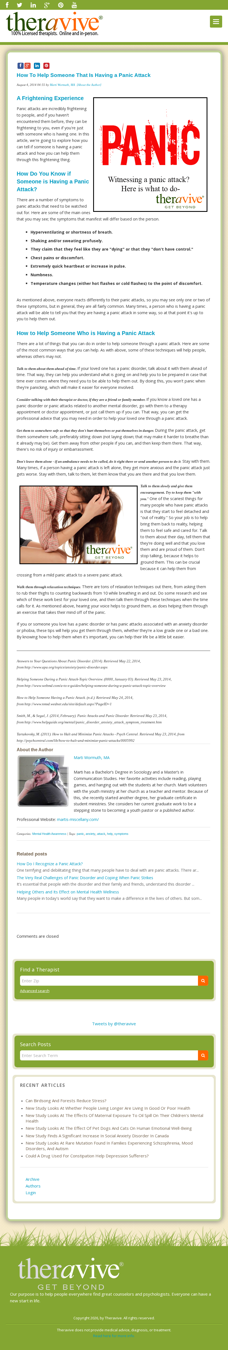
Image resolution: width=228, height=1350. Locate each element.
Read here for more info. (114, 1335)
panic (80, 833)
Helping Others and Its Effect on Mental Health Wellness (68, 892)
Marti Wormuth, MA (62, 84)
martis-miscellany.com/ (78, 819)
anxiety (90, 833)
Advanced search (34, 990)
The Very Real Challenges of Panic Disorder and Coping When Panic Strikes (85, 877)
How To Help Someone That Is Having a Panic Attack (84, 75)
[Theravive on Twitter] (19, 5)
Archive (32, 1179)
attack (101, 833)
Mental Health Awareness (49, 833)
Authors (33, 1186)
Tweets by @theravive (114, 1023)
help (110, 833)
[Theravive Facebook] (7, 5)
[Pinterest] (60, 5)
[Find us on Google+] (47, 5)
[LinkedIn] (33, 5)
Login (31, 1192)
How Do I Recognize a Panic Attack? (50, 863)
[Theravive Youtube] (74, 5)
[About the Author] (89, 84)
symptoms (121, 833)
